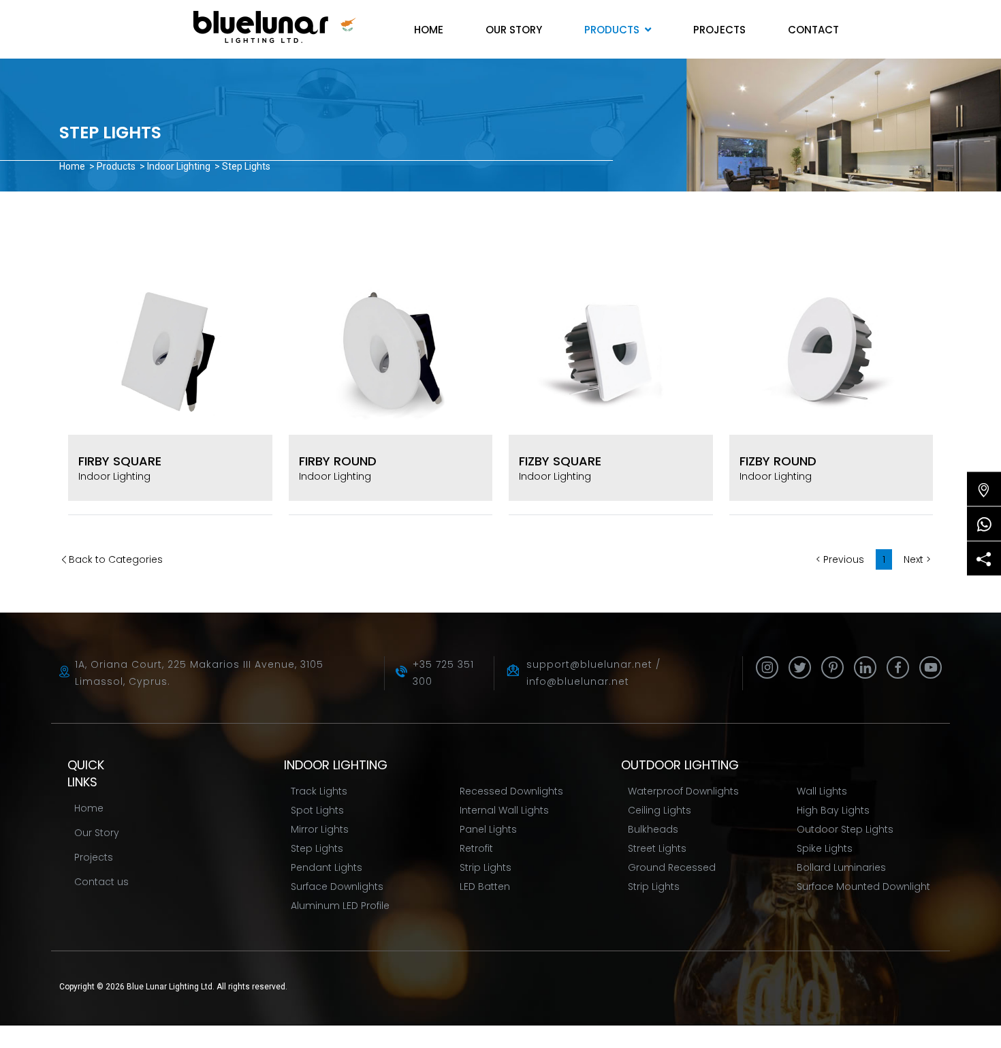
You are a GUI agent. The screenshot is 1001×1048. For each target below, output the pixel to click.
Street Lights (657, 848)
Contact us (101, 882)
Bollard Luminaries (841, 867)
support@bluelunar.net (589, 664)
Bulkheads (653, 829)
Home (428, 29)
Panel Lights (488, 829)
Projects (719, 29)
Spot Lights (317, 810)
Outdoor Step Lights (845, 829)
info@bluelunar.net (577, 681)
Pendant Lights (326, 867)
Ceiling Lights (659, 810)
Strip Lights (485, 867)
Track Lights (319, 791)
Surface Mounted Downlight (863, 886)
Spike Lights (825, 848)
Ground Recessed (672, 867)
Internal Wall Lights (504, 810)
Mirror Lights (320, 829)
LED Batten (485, 886)
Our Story (514, 29)
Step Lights (317, 848)
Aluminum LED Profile (340, 905)
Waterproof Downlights (683, 791)
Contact (813, 29)
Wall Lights (822, 791)
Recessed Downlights (511, 791)
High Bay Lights (833, 810)
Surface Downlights (337, 886)
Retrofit (476, 848)
